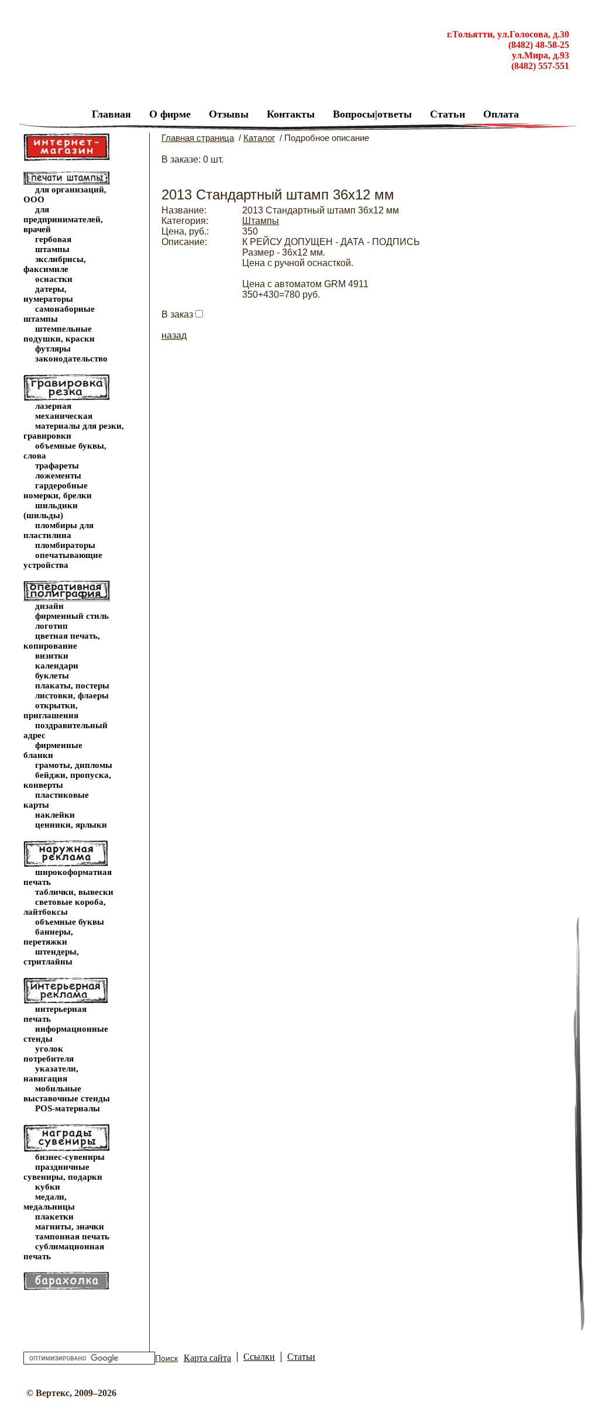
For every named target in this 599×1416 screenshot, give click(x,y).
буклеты (52, 675)
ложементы (58, 475)
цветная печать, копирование (61, 640)
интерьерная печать (55, 1014)
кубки (47, 1186)
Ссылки (259, 1357)
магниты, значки (69, 1226)
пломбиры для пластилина (58, 530)
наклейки (55, 814)
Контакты (291, 114)
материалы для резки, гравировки (73, 430)
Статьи (447, 114)
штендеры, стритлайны (51, 956)
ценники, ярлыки (71, 824)
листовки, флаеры (72, 695)
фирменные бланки (52, 750)
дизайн (49, 606)
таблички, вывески (74, 892)
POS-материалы (67, 1108)
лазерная (53, 406)
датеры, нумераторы (48, 294)
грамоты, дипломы (73, 765)
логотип (51, 626)
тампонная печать (72, 1236)
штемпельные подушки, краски (59, 333)
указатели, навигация (50, 1073)
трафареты (57, 465)
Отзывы (229, 114)
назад (174, 335)
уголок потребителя (48, 1053)
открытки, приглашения (50, 710)
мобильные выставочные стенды (66, 1093)
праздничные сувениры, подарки (62, 1171)
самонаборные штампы (59, 313)
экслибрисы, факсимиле (54, 264)
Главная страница (197, 138)
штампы (52, 249)
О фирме (170, 114)
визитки (51, 655)
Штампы (260, 221)
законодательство (71, 358)
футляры (53, 348)
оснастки (54, 279)
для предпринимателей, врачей (63, 219)
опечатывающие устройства (62, 560)
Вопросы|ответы (372, 114)
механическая (63, 416)
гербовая (53, 239)
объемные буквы (69, 921)
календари (56, 665)
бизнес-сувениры (70, 1157)
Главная (111, 114)
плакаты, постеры (72, 685)
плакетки (54, 1216)
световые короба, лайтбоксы (64, 907)
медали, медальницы (49, 1201)
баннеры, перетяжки (48, 936)
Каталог (259, 138)
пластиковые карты (56, 799)
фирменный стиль (72, 616)
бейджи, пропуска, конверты (67, 780)
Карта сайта (207, 1358)
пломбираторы (65, 545)
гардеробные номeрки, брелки (57, 490)
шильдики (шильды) (50, 510)
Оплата (501, 114)
